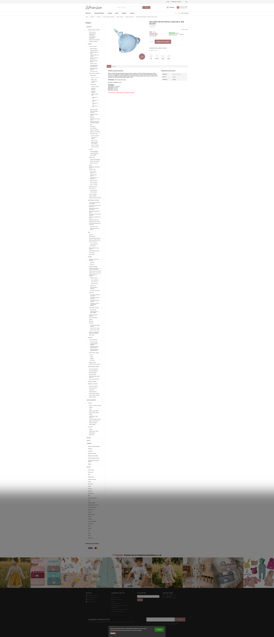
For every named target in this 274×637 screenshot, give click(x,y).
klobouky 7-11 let (95, 106)
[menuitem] (89, 13)
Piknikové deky (92, 236)
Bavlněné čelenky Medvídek (94, 69)
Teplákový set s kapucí (93, 431)
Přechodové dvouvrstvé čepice (95, 119)
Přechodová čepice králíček (94, 115)
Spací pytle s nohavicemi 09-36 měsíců (95, 214)
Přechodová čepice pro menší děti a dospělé (94, 122)
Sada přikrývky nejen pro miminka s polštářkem (94, 269)
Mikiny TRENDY (92, 424)
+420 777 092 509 (92, 597)
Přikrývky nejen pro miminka (95, 271)
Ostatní (89, 464)
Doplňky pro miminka (93, 383)
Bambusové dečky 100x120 (94, 240)
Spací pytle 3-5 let (94, 226)
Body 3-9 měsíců (93, 182)
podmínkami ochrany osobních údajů (169, 623)
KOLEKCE (89, 467)
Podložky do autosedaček (94, 39)
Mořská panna (91, 514)
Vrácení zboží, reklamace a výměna (119, 609)
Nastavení (113, 633)
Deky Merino (92, 245)
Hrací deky (91, 234)
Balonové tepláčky (93, 194)
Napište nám (114, 607)
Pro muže (90, 426)
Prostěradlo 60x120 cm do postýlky (95, 295)
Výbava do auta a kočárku (94, 29)
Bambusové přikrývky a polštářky (94, 260)
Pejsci (89, 526)
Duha (89, 495)
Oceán (89, 486)
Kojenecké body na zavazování (94, 178)
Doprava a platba (176, 1)
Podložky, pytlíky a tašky (93, 458)
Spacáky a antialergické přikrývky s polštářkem (94, 332)
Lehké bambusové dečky (94, 250)
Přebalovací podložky (93, 386)
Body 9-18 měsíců (94, 184)
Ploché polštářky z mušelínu (94, 288)
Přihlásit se (180, 619)
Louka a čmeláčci (92, 507)
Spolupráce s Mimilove (116, 599)
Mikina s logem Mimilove (94, 420)
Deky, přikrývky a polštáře (94, 446)
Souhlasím (159, 629)
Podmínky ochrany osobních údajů (119, 605)
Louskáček (90, 523)
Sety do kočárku (92, 32)
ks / (169, 596)
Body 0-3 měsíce (93, 180)
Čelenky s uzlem (93, 63)
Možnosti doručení (173, 35)
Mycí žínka (92, 360)
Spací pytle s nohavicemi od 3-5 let (95, 217)
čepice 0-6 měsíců (95, 135)
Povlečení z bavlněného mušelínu (95, 326)
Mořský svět (91, 493)
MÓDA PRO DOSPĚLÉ (91, 400)
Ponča (91, 354)
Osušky (91, 356)
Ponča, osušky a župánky (94, 352)
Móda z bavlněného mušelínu (95, 405)
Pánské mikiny (92, 432)
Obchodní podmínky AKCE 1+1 (118, 611)
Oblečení (90, 43)
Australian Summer (92, 498)
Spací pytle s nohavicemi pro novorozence (95, 206)
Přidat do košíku (163, 42)
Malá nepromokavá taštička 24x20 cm (94, 347)
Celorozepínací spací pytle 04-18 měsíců (94, 203)
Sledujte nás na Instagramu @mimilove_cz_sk (142, 555)
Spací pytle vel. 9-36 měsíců (94, 229)
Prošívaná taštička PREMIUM (94, 344)
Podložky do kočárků (93, 41)
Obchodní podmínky (115, 603)
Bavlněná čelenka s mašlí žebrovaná (94, 66)
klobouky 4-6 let (95, 103)
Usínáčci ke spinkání (93, 266)
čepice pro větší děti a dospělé (94, 143)
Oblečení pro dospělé (93, 455)
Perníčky (90, 519)
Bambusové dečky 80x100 (94, 238)
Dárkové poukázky (92, 381)
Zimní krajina (91, 470)
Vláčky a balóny (91, 502)
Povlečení (91, 323)
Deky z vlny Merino (93, 241)
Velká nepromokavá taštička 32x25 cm (94, 350)
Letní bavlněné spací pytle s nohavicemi (95, 224)
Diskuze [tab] (114, 66)
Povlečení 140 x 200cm (95, 328)
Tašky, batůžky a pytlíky (93, 366)
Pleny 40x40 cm (94, 283)
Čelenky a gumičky (93, 46)
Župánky (92, 358)
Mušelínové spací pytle (94, 219)
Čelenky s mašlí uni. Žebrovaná (94, 58)
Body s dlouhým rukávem (93, 175)
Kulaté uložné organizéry (94, 393)
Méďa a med (91, 509)
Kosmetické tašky (93, 341)
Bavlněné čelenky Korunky (94, 61)
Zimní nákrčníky (93, 128)
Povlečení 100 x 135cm (94, 329)
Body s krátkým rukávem (93, 172)
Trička (90, 409)
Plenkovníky (91, 389)
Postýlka (90, 256)
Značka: (184, 29)
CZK (186, 1)
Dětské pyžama (92, 188)
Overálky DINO (93, 155)
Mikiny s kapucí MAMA (93, 410)
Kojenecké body (92, 169)
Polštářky (92, 262)
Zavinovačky (91, 334)
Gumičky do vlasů (93, 71)
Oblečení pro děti (92, 453)
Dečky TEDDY (91, 254)
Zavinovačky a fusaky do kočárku (93, 461)
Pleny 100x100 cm (95, 280)
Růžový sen (90, 537)
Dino (89, 474)
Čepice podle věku (94, 133)
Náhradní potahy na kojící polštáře (94, 312)
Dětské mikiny (92, 157)
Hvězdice (90, 491)
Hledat (146, 7)
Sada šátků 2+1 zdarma (94, 82)
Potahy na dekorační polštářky (93, 315)
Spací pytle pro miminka (93, 200)
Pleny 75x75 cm (94, 281)
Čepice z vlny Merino (94, 130)
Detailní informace (153, 50)
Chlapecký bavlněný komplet (95, 197)
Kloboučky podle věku (94, 94)
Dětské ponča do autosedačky (92, 34)
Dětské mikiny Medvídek (95, 159)
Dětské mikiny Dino (94, 162)
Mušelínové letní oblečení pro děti (94, 167)
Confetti (90, 488)
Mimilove (89, 26)
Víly (89, 530)
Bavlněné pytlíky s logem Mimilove (94, 377)
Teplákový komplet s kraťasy (95, 419)
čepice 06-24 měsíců (94, 138)
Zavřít (184, 61)
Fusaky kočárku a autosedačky (92, 37)
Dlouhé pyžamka (93, 190)
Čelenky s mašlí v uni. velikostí (94, 55)
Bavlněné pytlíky (92, 374)
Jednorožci (90, 483)
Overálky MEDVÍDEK (94, 153)
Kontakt (113, 601)
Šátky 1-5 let (93, 79)
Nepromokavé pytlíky (93, 369)
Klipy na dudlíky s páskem (94, 395)
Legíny (90, 165)
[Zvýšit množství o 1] (153, 41)
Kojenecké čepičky (94, 109)
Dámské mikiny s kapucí (94, 412)
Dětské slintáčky (92, 397)
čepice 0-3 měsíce (95, 145)
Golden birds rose (92, 479)
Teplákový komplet (93, 422)
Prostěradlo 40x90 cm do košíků (94, 301)
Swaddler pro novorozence (94, 221)
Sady (91, 124)
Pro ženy (90, 403)
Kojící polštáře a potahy (94, 307)
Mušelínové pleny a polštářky (93, 275)
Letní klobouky (93, 84)
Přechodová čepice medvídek (94, 112)
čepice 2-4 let (94, 140)
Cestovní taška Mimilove (94, 379)
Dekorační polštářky (93, 317)
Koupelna (90, 337)
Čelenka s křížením (94, 50)
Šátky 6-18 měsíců (95, 77)
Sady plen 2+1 (93, 285)
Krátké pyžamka (93, 191)
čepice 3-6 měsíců (95, 146)
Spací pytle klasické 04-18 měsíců (94, 212)
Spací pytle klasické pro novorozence (94, 209)
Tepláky (90, 414)
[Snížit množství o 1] (150, 41)
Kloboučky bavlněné (93, 89)
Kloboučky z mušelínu (93, 92)
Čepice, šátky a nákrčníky (94, 73)
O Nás (167, 1)
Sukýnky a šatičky (92, 195)
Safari (89, 533)
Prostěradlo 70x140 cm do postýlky (95, 298)
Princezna (90, 472)
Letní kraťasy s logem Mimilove (93, 417)
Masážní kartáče (92, 362)
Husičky (90, 528)
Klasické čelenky (93, 48)
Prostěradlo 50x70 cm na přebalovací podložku (94, 304)
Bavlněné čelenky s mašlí (94, 52)
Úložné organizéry (93, 391)
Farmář (90, 512)
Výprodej (89, 443)
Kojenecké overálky (93, 186)
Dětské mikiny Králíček (94, 161)
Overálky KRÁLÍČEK (94, 151)
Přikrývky (92, 264)
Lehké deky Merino (94, 244)
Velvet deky (91, 252)
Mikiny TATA (91, 434)
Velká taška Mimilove (93, 370)
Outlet (88, 440)
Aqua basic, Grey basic (93, 505)
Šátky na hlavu (93, 75)
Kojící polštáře (93, 309)
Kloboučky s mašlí (95, 86)
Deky (89, 232)
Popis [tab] (109, 66)
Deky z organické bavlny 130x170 (94, 248)
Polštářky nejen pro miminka (95, 272)
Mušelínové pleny (94, 277)
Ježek (89, 535)
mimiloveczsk (91, 599)
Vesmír (89, 481)
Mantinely (91, 321)
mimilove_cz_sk (91, 601)
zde (140, 630)
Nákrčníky (92, 117)
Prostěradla (91, 292)
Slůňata (90, 516)
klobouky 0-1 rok (95, 98)
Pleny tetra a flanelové (95, 290)
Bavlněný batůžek (93, 372)
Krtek (89, 500)
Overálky (91, 149)
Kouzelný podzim (92, 521)
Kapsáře (90, 319)
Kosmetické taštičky (93, 339)
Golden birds (91, 477)
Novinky (89, 437)
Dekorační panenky (93, 388)
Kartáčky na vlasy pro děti (94, 364)
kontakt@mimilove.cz (93, 595)
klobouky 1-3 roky (95, 101)
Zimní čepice (92, 126)
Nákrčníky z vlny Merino (95, 131)
